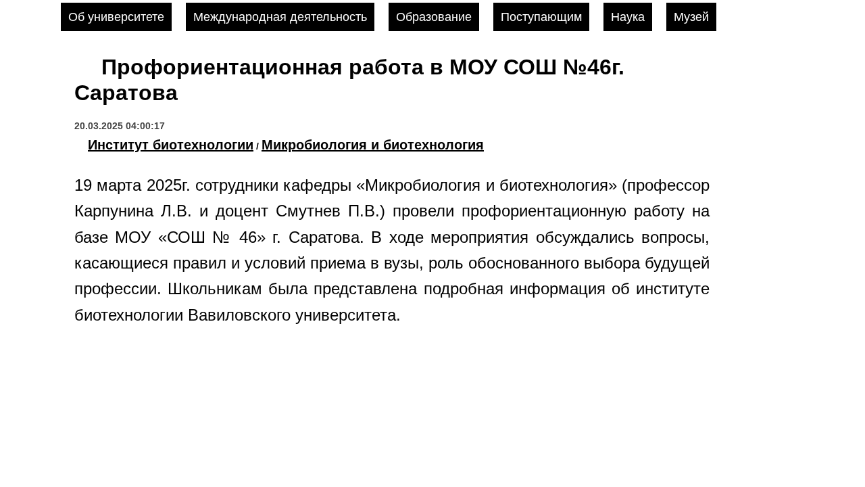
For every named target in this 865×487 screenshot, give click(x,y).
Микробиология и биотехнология (373, 144)
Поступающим (541, 17)
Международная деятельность (280, 17)
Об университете (116, 17)
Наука (628, 17)
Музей (691, 17)
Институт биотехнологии (170, 144)
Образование (434, 17)
